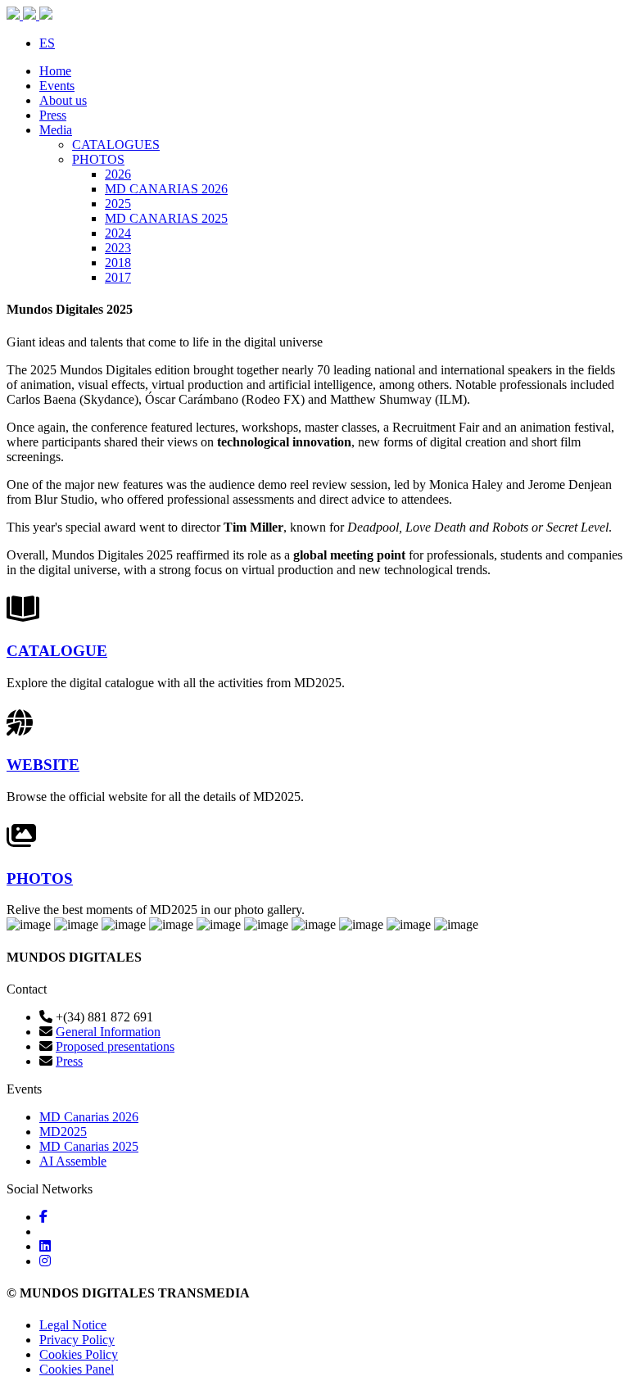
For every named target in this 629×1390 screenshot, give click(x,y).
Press (52, 115)
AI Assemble (72, 1161)
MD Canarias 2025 (88, 1146)
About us (63, 100)
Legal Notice (72, 1325)
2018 (118, 262)
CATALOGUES (116, 145)
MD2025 (63, 1132)
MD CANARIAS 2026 (166, 189)
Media (55, 130)
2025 (118, 204)
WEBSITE (43, 764)
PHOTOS (98, 159)
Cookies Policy (78, 1354)
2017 (118, 277)
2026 (118, 174)
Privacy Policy (77, 1340)
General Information (108, 1032)
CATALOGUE (57, 650)
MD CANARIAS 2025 (166, 218)
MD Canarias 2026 (88, 1117)
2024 (118, 233)
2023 (118, 248)
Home (55, 71)
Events (57, 86)
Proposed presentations (115, 1046)
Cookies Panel (76, 1369)
